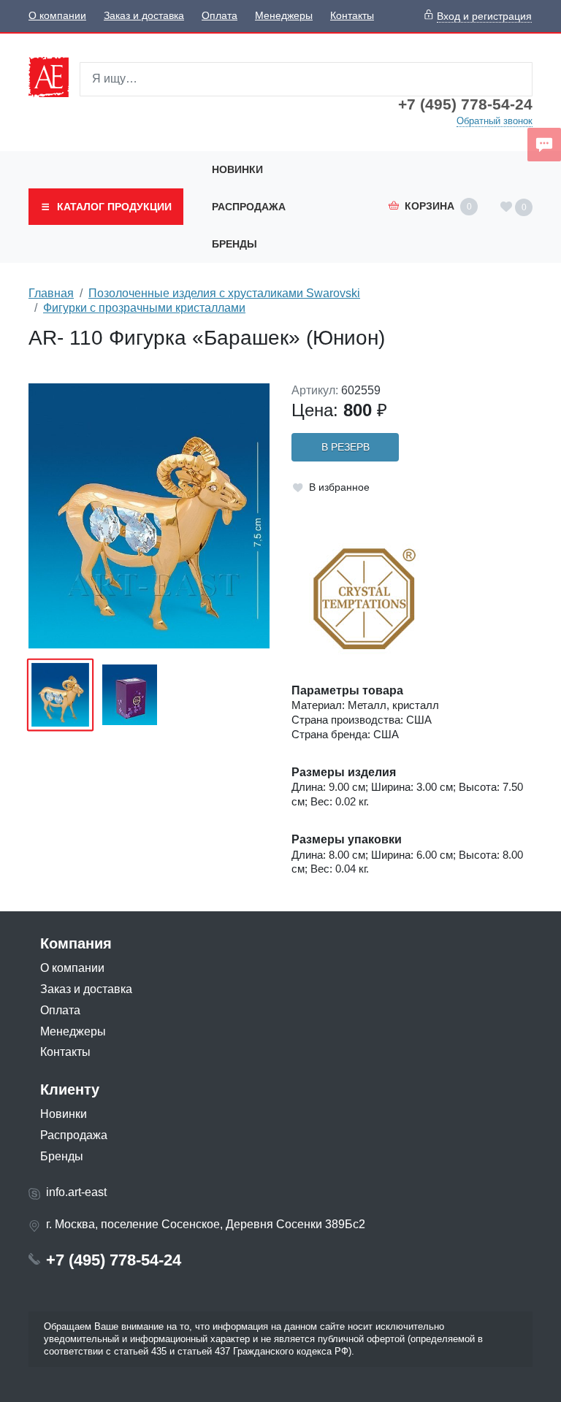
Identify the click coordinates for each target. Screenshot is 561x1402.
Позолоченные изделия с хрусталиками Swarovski (224, 293)
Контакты (352, 15)
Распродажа (249, 206)
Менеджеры (284, 15)
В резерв (345, 447)
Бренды (234, 244)
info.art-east (76, 1192)
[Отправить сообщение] (544, 144)
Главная (51, 293)
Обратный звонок (495, 120)
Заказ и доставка (144, 15)
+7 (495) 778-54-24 (465, 104)
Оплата (219, 15)
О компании (57, 15)
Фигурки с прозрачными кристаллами (144, 308)
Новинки (237, 169)
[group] (149, 515)
